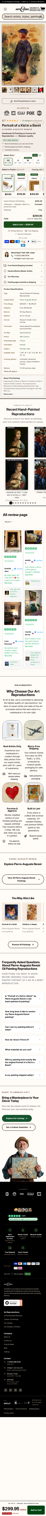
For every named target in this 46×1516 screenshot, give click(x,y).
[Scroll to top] (43, 1513)
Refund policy (8, 1409)
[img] (10, 557)
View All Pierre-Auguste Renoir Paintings (21, 879)
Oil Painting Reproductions (13, 1315)
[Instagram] (15, 1390)
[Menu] (5, 9)
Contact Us (8, 1340)
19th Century (24, 337)
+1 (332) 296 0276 (21, 255)
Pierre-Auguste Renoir (18, 129)
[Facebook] (5, 1390)
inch (35, 155)
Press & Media (9, 1344)
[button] (42, 9)
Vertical (22, 345)
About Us (7, 1337)
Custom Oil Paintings (11, 1319)
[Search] (41, 16)
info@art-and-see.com (24, 258)
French (22, 341)
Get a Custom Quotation (17, 1127)
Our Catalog (8, 1323)
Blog (5, 1348)
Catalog (6, 1352)
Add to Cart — (23, 224)
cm (40, 155)
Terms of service (21, 1409)
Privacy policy (9, 1413)
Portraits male (25, 349)
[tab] (11, 503)
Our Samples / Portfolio (12, 1327)
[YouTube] (20, 1390)
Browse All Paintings (21, 944)
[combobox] (23, 17)
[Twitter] (10, 1390)
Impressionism (25, 333)
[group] (16, 463)
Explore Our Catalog (15, 1118)
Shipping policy (34, 1409)
